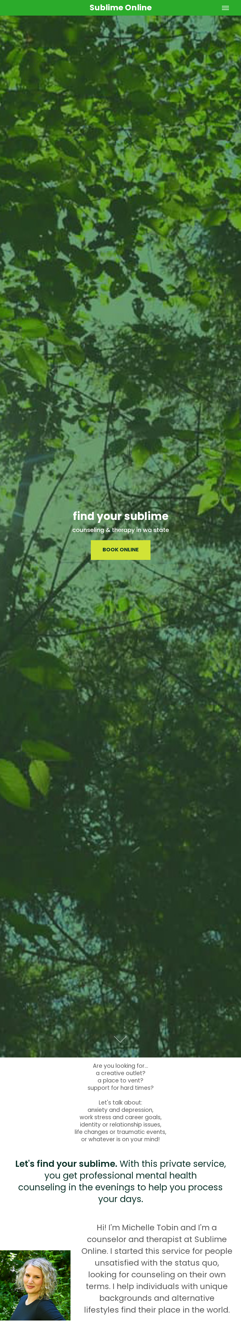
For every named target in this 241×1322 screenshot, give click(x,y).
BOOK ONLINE (121, 550)
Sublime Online (121, 8)
